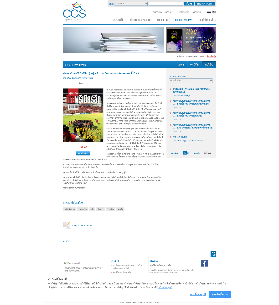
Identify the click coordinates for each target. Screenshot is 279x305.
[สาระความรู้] (163, 23)
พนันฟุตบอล (70, 209)
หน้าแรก (180, 56)
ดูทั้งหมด (207, 153)
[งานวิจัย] (194, 67)
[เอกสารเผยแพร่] (184, 23)
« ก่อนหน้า (175, 153)
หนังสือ (203, 56)
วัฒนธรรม (82, 209)
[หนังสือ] (209, 67)
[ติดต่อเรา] (197, 13)
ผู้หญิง (120, 209)
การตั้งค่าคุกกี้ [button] (198, 294)
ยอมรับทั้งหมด (220, 294)
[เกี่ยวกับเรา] (158, 13)
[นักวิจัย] (169, 13)
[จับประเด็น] (119, 23)
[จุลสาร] (181, 67)
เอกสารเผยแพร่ (192, 56)
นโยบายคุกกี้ (165, 287)
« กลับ (66, 241)
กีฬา (92, 209)
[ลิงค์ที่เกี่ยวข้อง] (206, 23)
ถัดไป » (197, 153)
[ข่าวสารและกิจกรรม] (141, 23)
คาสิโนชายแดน (180, 137)
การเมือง (110, 209)
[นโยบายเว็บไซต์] (182, 13)
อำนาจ (100, 209)
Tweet (81, 83)
